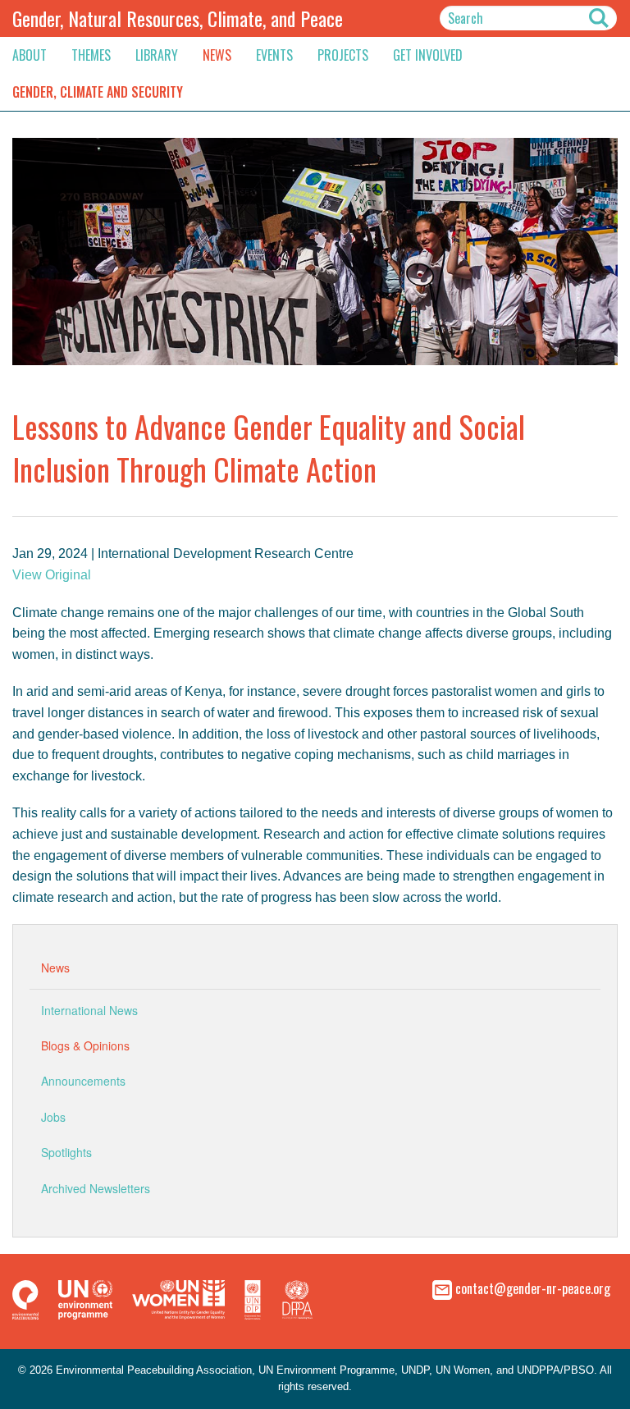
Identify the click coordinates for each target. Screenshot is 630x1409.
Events (274, 55)
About (29, 55)
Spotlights (66, 1152)
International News (89, 1010)
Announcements (83, 1081)
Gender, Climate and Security (97, 92)
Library (156, 55)
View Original (51, 575)
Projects (342, 55)
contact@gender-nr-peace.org (532, 1288)
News (217, 55)
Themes (91, 55)
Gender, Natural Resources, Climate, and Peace (177, 18)
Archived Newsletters (95, 1188)
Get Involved (428, 55)
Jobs (53, 1117)
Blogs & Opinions (85, 1045)
